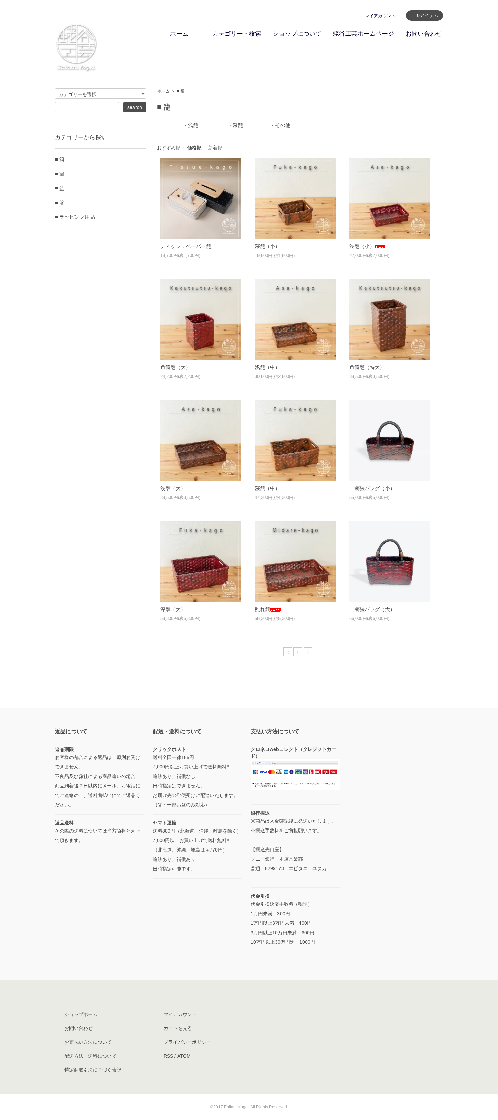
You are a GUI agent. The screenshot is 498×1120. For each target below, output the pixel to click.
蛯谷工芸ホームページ (363, 33)
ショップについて (297, 33)
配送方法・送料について (90, 1056)
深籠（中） (267, 488)
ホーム (179, 33)
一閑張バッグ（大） (372, 609)
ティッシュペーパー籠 (185, 246)
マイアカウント (380, 15)
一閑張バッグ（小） (372, 488)
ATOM (184, 1056)
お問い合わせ (424, 33)
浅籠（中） (267, 367)
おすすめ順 (169, 148)
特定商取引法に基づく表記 (92, 1070)
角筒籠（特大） (367, 367)
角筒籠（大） (175, 367)
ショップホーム (81, 1014)
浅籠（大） (173, 488)
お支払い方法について (88, 1042)
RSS (168, 1056)
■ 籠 (180, 91)
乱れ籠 (262, 609)
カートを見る (178, 1028)
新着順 (215, 148)
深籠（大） (173, 609)
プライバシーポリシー (187, 1042)
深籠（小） (267, 246)
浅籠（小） (362, 246)
